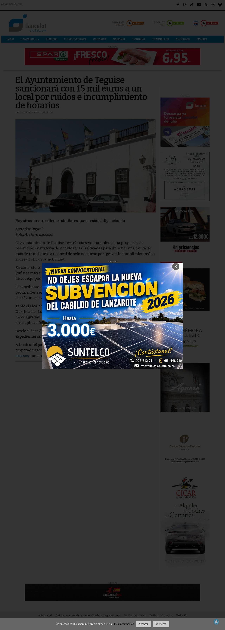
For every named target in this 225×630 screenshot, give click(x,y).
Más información (124, 624)
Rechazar (160, 624)
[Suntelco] (112, 316)
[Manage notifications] (216, 622)
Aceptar (143, 624)
